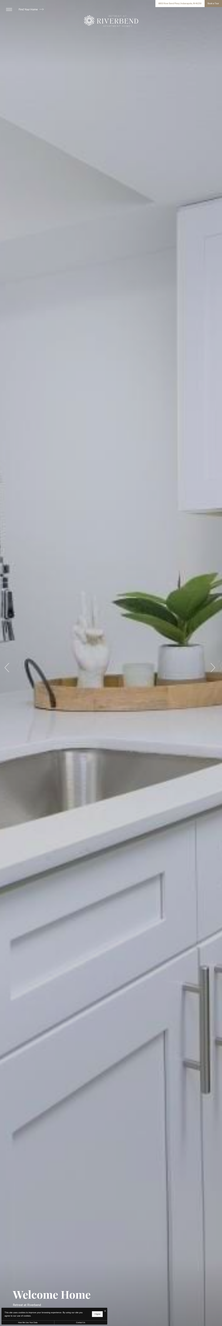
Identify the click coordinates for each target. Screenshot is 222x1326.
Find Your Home (28, 9)
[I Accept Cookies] (105, 1311)
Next (212, 667)
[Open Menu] (9, 9)
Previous (7, 667)
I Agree (97, 1314)
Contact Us (80, 1322)
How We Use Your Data (27, 1322)
